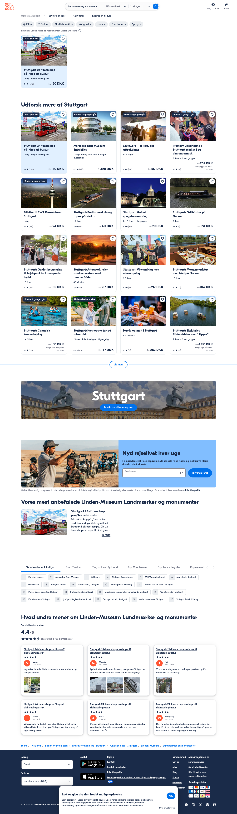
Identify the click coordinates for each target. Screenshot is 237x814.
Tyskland (36, 745)
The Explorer (179, 787)
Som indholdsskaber (198, 767)
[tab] (40, 567)
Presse (176, 777)
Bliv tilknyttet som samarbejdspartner (197, 774)
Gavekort (177, 782)
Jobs (175, 767)
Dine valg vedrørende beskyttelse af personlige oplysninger (136, 777)
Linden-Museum (150, 745)
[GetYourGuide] (9, 6)
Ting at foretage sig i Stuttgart (88, 745)
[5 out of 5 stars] (52, 657)
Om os (176, 762)
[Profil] (226, 4)
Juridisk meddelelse (116, 767)
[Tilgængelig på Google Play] (92, 764)
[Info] (80, 31)
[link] (44, 61)
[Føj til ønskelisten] (63, 39)
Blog (175, 772)
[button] (44, 61)
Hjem (24, 745)
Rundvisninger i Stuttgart (123, 745)
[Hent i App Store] (92, 777)
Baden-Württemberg (56, 745)
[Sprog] (213, 4)
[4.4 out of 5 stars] (30, 639)
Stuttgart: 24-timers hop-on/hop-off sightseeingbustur (44, 651)
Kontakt (111, 762)
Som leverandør (196, 762)
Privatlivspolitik (192, 490)
